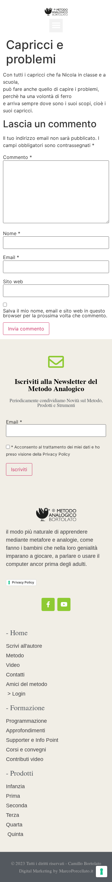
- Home (17, 632)
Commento (17, 157)
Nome (11, 233)
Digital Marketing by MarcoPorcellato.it (56, 871)
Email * (14, 421)
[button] (56, 25)
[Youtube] (63, 604)
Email (11, 257)
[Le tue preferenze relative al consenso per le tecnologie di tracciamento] (101, 871)
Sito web (13, 281)
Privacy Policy (23, 582)
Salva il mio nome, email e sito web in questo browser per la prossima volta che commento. (55, 313)
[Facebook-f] (48, 604)
